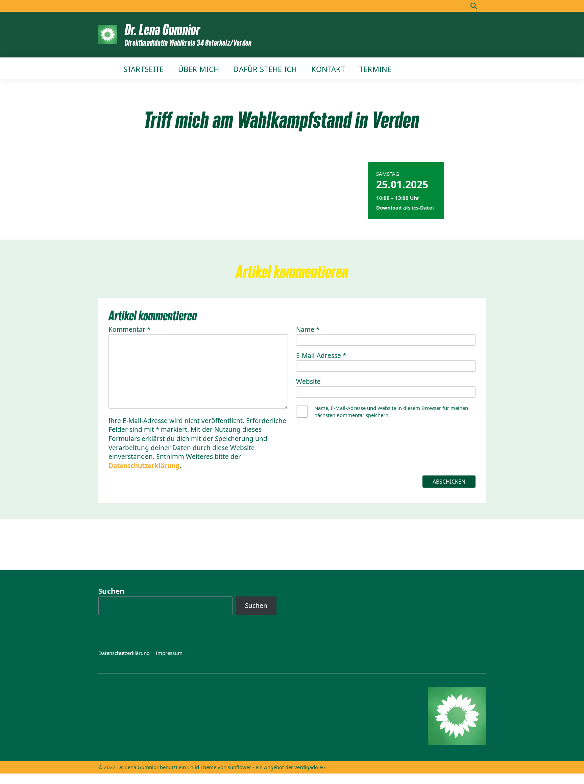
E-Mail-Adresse (321, 355)
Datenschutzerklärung (143, 465)
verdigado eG (310, 767)
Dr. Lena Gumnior (162, 29)
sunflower (239, 767)
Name (307, 329)
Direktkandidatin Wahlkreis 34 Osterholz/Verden (188, 42)
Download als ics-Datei (405, 207)
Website (308, 381)
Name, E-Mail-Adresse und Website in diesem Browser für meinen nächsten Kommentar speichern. (391, 411)
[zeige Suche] (473, 6)
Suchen (111, 591)
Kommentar (129, 329)
